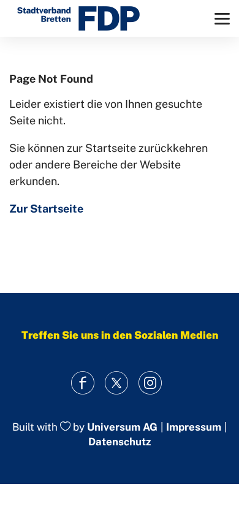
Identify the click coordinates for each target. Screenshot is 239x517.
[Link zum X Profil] (117, 383)
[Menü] (222, 19)
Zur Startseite (46, 208)
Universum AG (122, 427)
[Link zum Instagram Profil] (150, 383)
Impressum (193, 427)
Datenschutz (119, 441)
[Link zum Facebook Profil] (83, 383)
